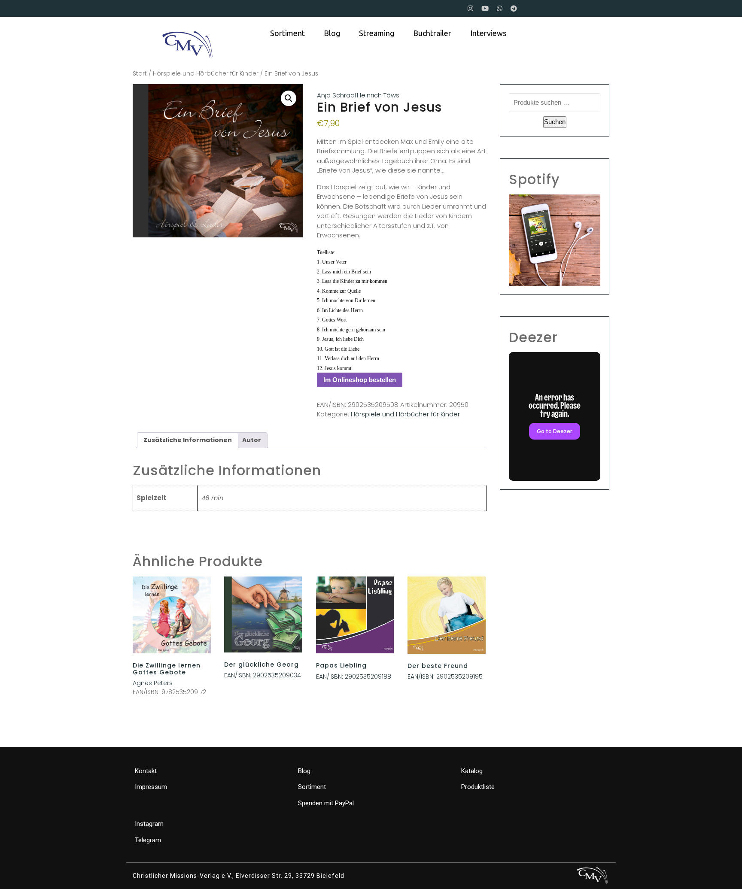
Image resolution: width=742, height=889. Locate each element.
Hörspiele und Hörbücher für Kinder (205, 74)
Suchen (555, 121)
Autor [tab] (251, 440)
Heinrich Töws (378, 95)
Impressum (151, 787)
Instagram (149, 824)
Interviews (488, 33)
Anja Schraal (336, 95)
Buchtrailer (432, 33)
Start (140, 74)
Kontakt (146, 771)
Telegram (148, 840)
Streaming (376, 33)
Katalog (472, 771)
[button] (288, 98)
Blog (332, 33)
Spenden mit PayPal (326, 803)
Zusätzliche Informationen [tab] (187, 440)
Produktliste (478, 787)
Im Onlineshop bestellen (359, 379)
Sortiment (287, 33)
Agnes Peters (153, 683)
